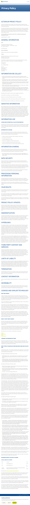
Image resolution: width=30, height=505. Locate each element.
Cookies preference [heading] (5, 497)
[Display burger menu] (29, 1)
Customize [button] (3, 502)
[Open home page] (4, 1)
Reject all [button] (9, 502)
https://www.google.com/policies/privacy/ (12, 470)
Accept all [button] (14, 502)
